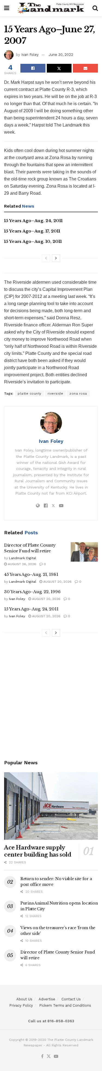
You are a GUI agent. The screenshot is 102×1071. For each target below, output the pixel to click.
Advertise (47, 999)
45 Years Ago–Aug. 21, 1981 (31, 574)
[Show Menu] (6, 8)
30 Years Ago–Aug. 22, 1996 (32, 591)
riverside (55, 393)
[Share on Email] (85, 68)
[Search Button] (95, 8)
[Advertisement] (51, 699)
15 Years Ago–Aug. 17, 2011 (32, 231)
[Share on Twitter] (59, 68)
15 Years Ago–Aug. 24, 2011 (33, 220)
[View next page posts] (56, 258)
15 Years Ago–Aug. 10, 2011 (33, 241)
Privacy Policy (21, 1005)
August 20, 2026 (57, 582)
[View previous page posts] (46, 258)
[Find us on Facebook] (42, 1056)
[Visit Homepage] (50, 8)
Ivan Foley (30, 55)
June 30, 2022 (61, 55)
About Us (24, 999)
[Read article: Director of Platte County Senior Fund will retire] (84, 552)
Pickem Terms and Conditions (65, 1005)
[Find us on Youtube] (56, 1056)
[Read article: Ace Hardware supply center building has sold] (51, 806)
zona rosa (78, 393)
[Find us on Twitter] (49, 1056)
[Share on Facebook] (32, 68)
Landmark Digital (22, 558)
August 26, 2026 (21, 564)
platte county (29, 393)
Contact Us (71, 999)
